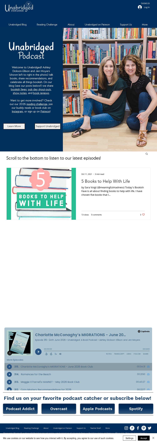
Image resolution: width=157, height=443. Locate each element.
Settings (129, 438)
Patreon (45, 111)
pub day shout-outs (39, 89)
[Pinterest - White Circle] (143, 428)
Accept (143, 438)
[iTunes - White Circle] (132, 428)
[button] (146, 154)
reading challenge (37, 104)
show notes (20, 93)
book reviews (41, 93)
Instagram (17, 111)
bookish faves (19, 89)
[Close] (153, 438)
